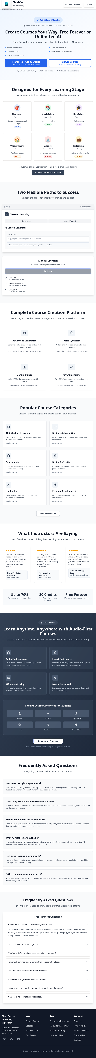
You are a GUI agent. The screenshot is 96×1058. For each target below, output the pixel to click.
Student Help (79, 1035)
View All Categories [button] (48, 513)
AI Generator (26, 221)
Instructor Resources (59, 1026)
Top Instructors (33, 1030)
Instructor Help (56, 1035)
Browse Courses (33, 1021)
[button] (26, 63)
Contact (77, 1040)
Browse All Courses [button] (48, 741)
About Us (78, 1021)
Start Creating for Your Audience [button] (48, 172)
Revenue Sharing (57, 1030)
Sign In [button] (89, 4)
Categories (30, 1026)
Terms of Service (81, 1030)
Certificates (31, 1035)
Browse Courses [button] (72, 4)
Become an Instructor (59, 1021)
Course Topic (12, 234)
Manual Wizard (70, 221)
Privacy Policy (80, 1026)
